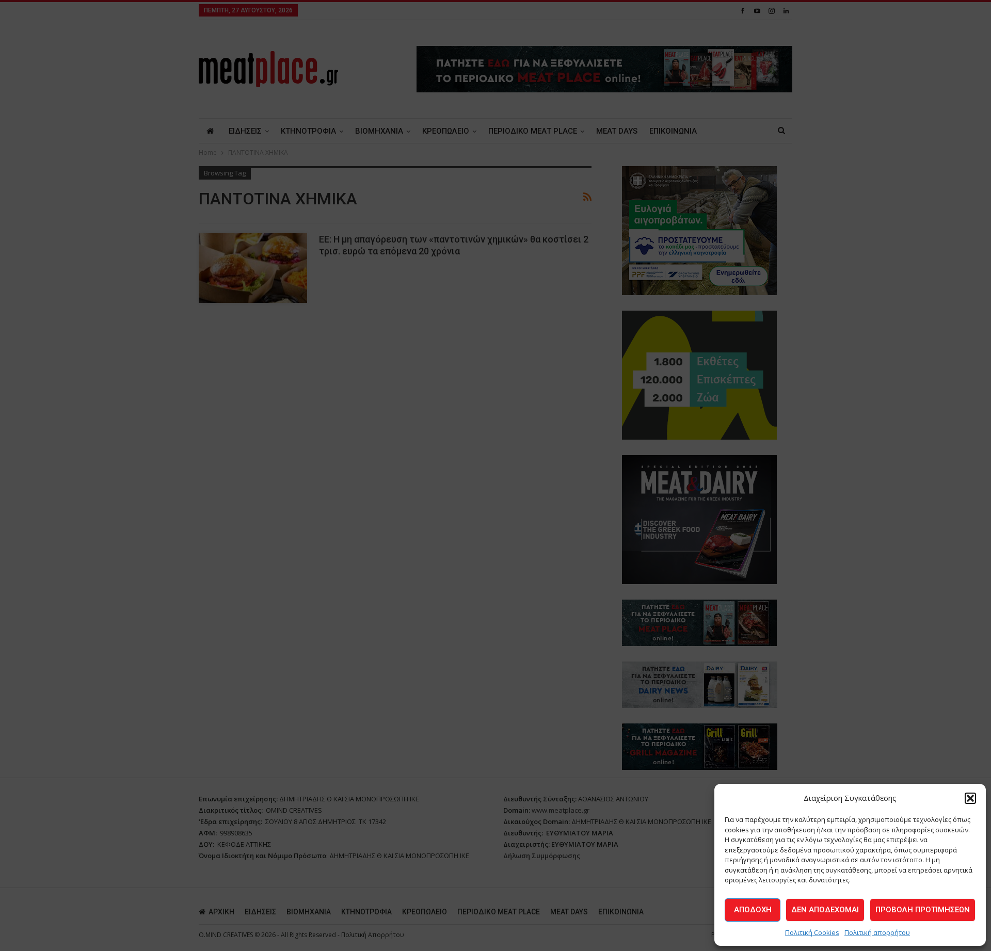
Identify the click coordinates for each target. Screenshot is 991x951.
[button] (970, 798)
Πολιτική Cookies (812, 932)
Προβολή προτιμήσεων (922, 909)
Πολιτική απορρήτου (877, 932)
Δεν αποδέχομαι (825, 909)
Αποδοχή (753, 909)
